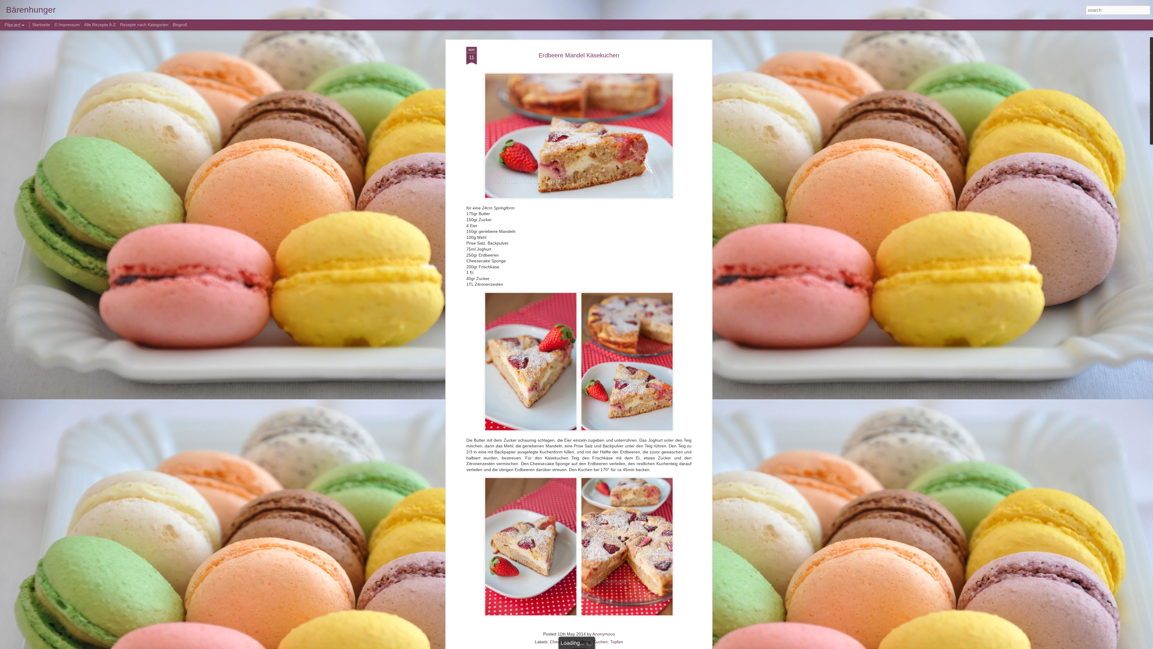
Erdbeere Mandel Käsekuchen (579, 55)
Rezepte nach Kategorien (144, 24)
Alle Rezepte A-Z (100, 24)
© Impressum (67, 24)
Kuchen (600, 641)
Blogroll (180, 24)
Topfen (616, 641)
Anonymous (603, 634)
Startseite (41, 24)
